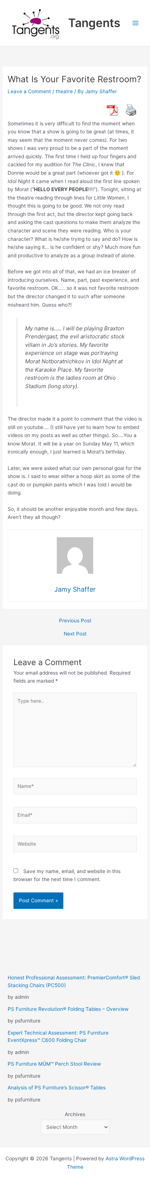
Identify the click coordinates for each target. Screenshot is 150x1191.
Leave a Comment (29, 91)
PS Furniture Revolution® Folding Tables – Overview (68, 1009)
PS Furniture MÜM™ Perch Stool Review (54, 1064)
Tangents (94, 23)
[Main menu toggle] (135, 23)
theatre (64, 91)
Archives (75, 1114)
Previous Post (75, 620)
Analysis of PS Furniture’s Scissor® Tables (57, 1088)
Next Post (75, 634)
